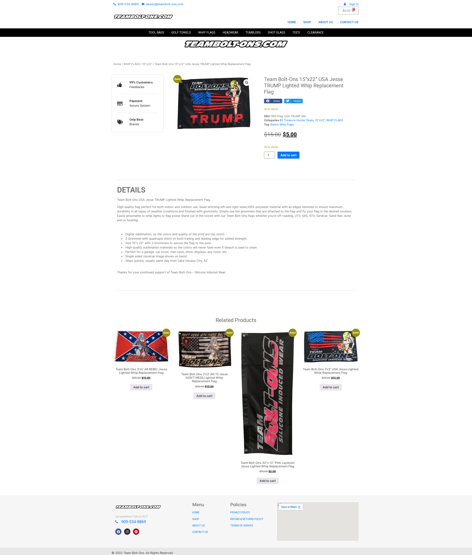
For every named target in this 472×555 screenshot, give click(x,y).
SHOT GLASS (276, 32)
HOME (195, 512)
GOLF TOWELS (181, 32)
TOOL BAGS (156, 32)
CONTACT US (200, 532)
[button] (246, 82)
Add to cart (288, 155)
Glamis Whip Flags (282, 124)
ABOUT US (198, 525)
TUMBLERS (253, 32)
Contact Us (349, 22)
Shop (307, 22)
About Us (325, 22)
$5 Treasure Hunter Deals (297, 120)
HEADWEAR (230, 32)
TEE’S (296, 32)
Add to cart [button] (141, 387)
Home (292, 22)
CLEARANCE (315, 32)
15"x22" (147, 64)
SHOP (195, 519)
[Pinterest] (136, 531)
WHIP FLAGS (206, 32)
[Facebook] (118, 531)
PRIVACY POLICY (240, 512)
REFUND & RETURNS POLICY (246, 519)
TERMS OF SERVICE (241, 525)
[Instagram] (127, 531)
